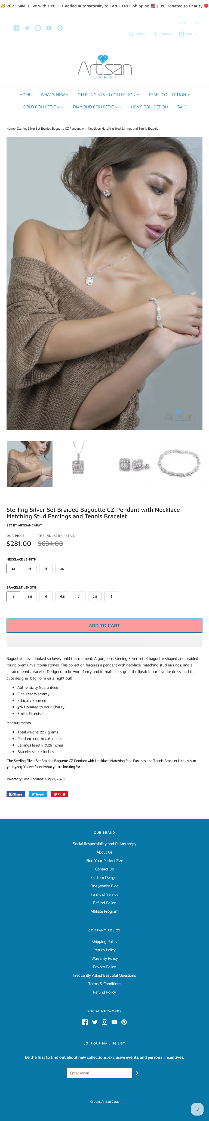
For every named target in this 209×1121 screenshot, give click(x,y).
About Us (104, 852)
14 (13, 569)
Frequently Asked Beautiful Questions (104, 975)
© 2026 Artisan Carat (104, 1101)
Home (25, 95)
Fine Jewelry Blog (104, 886)
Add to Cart (104, 625)
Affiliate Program (104, 911)
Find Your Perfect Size (104, 861)
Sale (182, 107)
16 (29, 569)
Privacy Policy (104, 967)
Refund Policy (104, 903)
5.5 (29, 596)
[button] (104, 641)
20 (62, 569)
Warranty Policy (104, 958)
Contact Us (104, 869)
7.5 (95, 596)
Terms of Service (104, 894)
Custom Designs (104, 878)
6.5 (62, 596)
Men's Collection (149, 107)
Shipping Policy (104, 942)
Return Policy (104, 950)
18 (46, 569)
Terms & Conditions (104, 984)
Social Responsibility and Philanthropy (104, 844)
